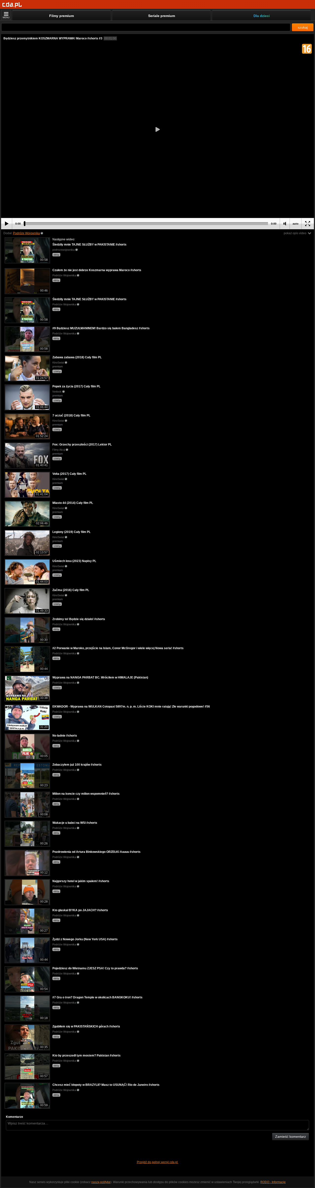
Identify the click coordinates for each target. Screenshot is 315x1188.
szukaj (303, 27)
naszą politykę (100, 1182)
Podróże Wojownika (26, 233)
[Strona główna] (12, 5)
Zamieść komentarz (290, 1136)
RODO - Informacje (273, 1182)
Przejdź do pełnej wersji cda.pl (157, 1162)
